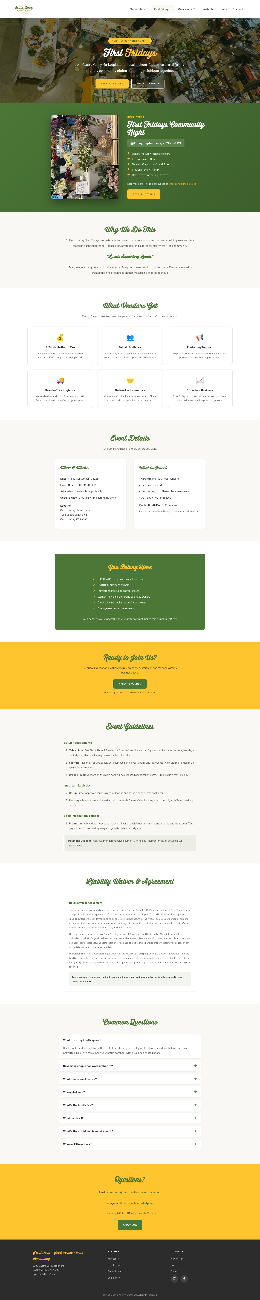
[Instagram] (174, 1279)
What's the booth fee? (78, 1105)
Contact (238, 9)
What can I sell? (73, 1118)
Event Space (114, 1271)
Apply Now (130, 1224)
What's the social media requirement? (88, 1131)
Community (185, 9)
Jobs (224, 9)
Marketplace (137, 9)
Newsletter (208, 9)
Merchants (113, 1258)
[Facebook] (184, 1279)
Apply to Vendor (148, 83)
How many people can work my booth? (88, 1065)
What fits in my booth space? (82, 1040)
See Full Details (112, 83)
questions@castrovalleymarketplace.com (134, 1192)
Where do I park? (74, 1092)
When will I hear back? (77, 1144)
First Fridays (161, 9)
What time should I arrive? (80, 1079)
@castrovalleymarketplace (182, 183)
